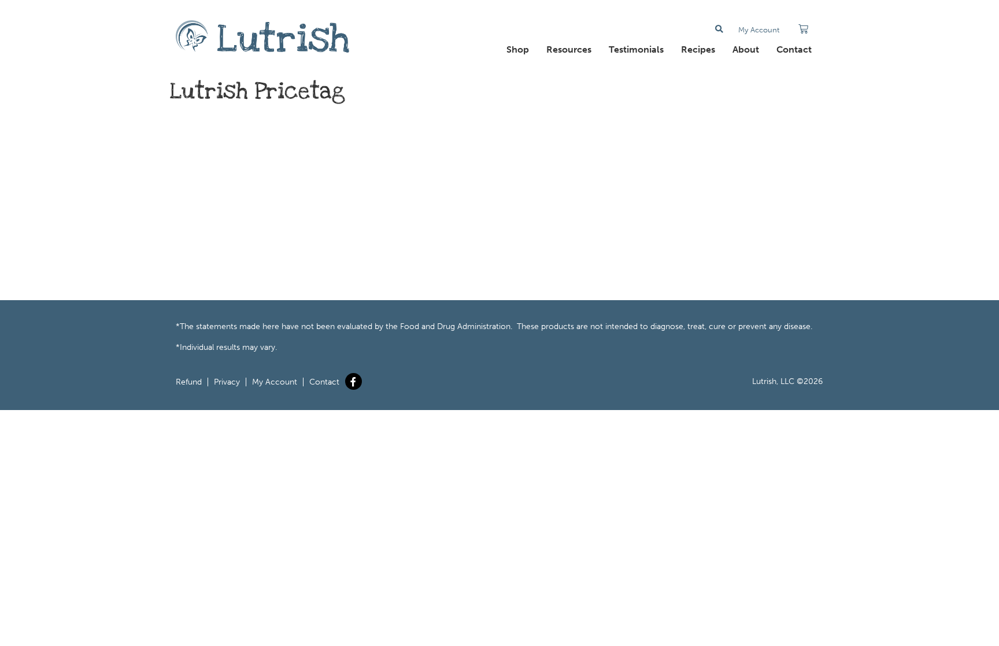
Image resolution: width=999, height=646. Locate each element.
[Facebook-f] (353, 381)
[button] (719, 29)
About (745, 49)
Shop (517, 49)
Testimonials (636, 49)
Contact (794, 49)
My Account (758, 29)
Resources (568, 49)
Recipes (698, 49)
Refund (189, 382)
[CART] (803, 29)
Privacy (227, 382)
